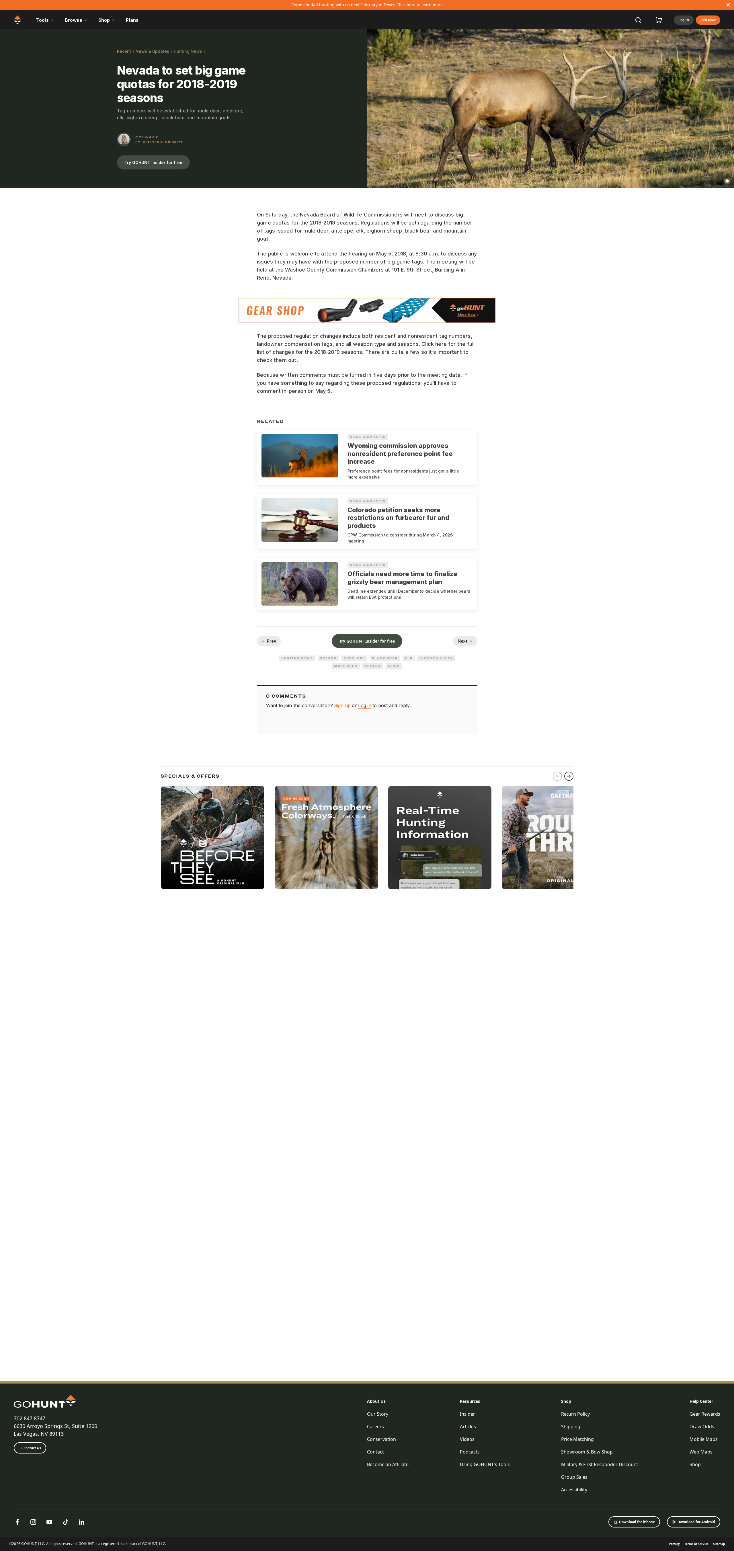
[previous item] (557, 776)
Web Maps (701, 1452)
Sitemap (719, 1544)
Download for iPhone (637, 1521)
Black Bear (385, 658)
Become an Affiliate (388, 1464)
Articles (468, 1426)
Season (328, 658)
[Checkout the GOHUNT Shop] (659, 20)
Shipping (570, 1426)
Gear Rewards (705, 1414)
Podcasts (470, 1452)
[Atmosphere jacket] (326, 837)
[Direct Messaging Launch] (439, 837)
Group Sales (574, 1477)
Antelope (354, 658)
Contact (375, 1452)
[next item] (568, 776)
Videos (467, 1439)
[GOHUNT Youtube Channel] (49, 1522)
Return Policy (575, 1414)
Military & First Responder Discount (599, 1464)
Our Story (377, 1414)
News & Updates (152, 51)
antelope (342, 231)
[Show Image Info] (727, 180)
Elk (409, 658)
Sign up (342, 705)
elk (360, 231)
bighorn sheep (384, 231)
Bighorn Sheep (436, 658)
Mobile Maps (704, 1439)
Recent (124, 51)
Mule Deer (346, 666)
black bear (418, 231)
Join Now (708, 19)
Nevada (281, 278)
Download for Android (696, 1521)
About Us (376, 1401)
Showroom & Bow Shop (587, 1452)
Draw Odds (702, 1426)
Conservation (381, 1439)
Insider (467, 1414)
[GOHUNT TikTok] (65, 1522)
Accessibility (574, 1489)
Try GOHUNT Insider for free (153, 162)
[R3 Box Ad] (553, 837)
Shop (566, 1401)
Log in (683, 19)
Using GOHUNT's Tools (485, 1464)
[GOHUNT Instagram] (33, 1522)
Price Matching (577, 1439)
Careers (375, 1426)
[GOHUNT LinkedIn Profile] (81, 1522)
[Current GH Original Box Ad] (212, 837)
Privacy (674, 1544)
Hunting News (188, 51)
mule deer (315, 231)
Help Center (701, 1401)
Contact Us (32, 1447)
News (394, 666)
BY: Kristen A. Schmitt (159, 142)
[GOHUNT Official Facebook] (17, 1522)
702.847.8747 (29, 1418)
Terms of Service (696, 1544)
